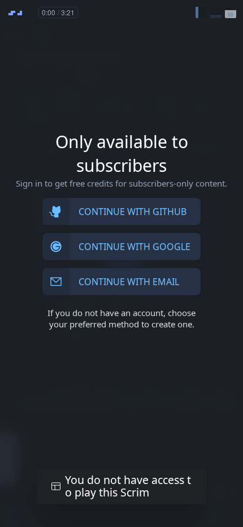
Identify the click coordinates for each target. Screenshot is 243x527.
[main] (121, 263)
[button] (201, 12)
